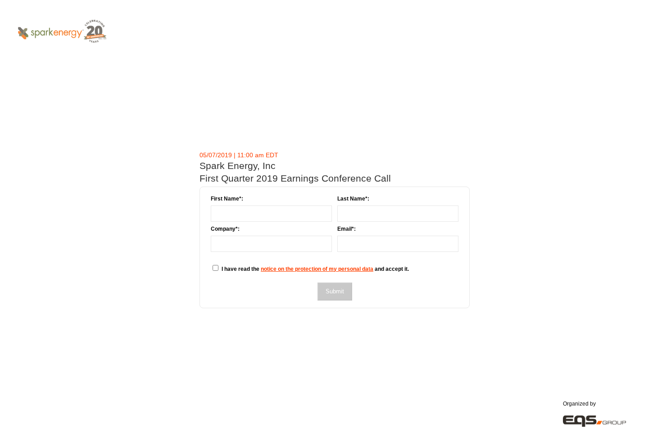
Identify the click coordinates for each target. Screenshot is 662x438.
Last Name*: (353, 199)
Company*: (225, 229)
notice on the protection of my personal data (317, 269)
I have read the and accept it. (315, 269)
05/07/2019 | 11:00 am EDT (239, 155)
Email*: (346, 229)
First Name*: (227, 199)
